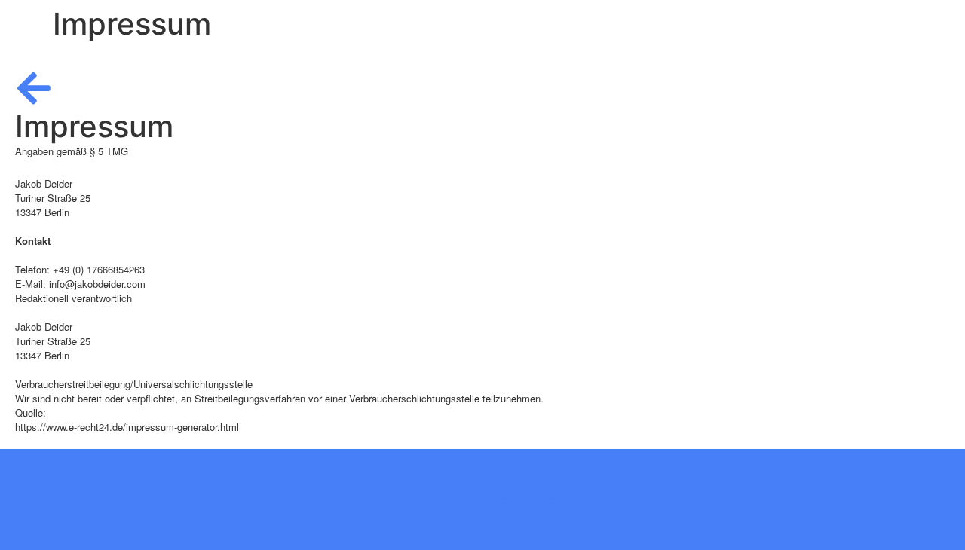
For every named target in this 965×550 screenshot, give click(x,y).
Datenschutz (529, 525)
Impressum (525, 499)
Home (511, 473)
